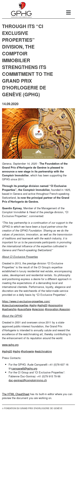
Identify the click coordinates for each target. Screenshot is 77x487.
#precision (38, 309)
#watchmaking (43, 351)
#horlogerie (27, 351)
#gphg (33, 305)
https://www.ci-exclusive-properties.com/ (26, 301)
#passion (64, 309)
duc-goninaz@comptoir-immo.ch (28, 380)
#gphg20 (42, 305)
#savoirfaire (24, 309)
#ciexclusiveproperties (15, 305)
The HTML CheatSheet (15, 394)
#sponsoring (55, 305)
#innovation (52, 309)
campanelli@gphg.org (24, 368)
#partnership (9, 309)
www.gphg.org (10, 345)
